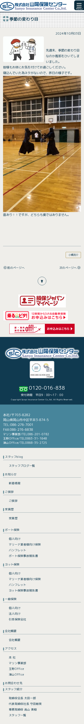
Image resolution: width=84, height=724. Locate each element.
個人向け (14, 539)
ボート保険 (12, 530)
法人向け (14, 614)
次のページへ (68, 268)
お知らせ (11, 474)
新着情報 (14, 483)
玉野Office (16, 669)
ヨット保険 (12, 564)
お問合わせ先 (13, 683)
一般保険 (11, 599)
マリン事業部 (17, 663)
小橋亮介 (73, 255)
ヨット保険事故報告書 (23, 590)
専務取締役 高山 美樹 (23, 709)
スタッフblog (14, 457)
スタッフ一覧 (17, 715)
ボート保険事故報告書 (23, 556)
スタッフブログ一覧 (22, 466)
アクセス (11, 648)
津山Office (16, 674)
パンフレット (17, 550)
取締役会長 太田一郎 (22, 698)
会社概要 (11, 631)
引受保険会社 (17, 619)
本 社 (12, 657)
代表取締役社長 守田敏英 (25, 704)
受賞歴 (9, 509)
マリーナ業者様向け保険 (25, 544)
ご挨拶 (9, 492)
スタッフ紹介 (13, 689)
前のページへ (16, 268)
